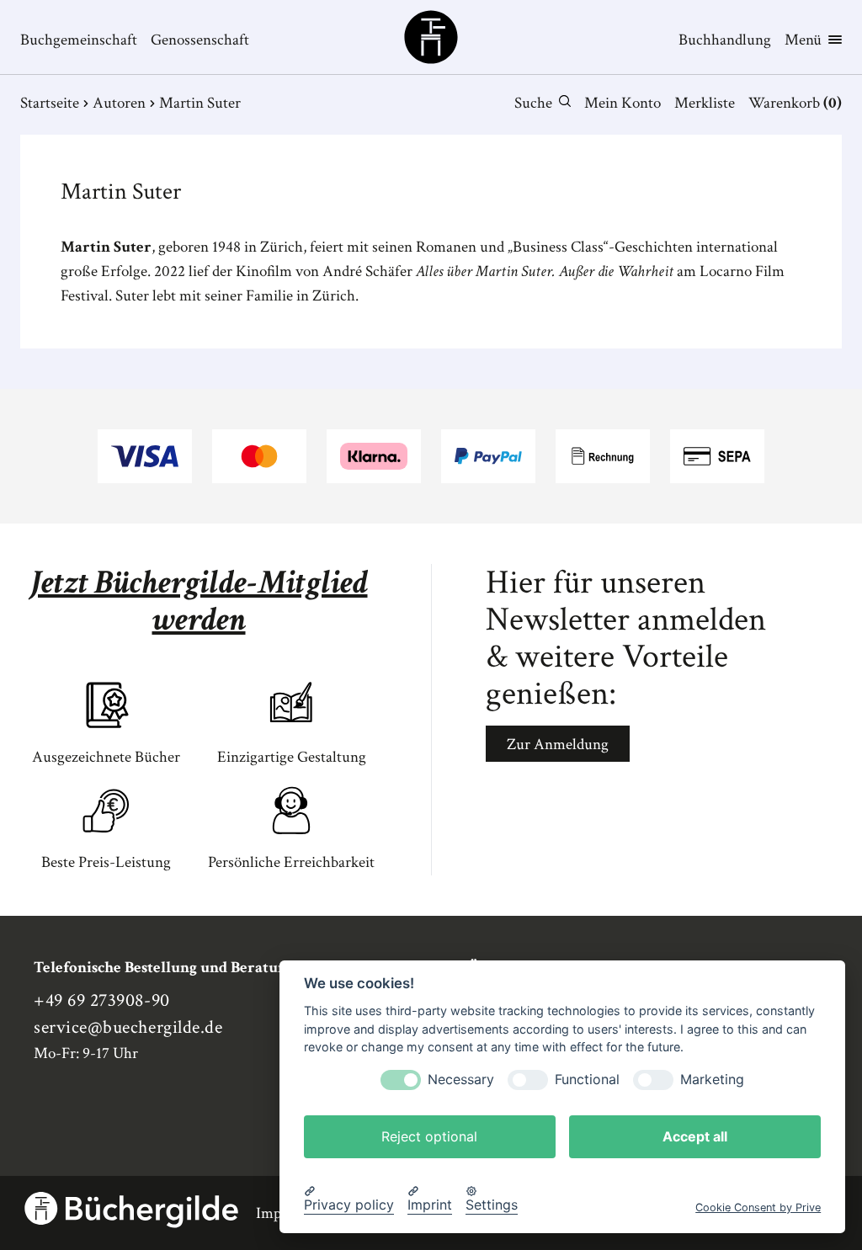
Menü (803, 40)
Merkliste (704, 103)
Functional (587, 1080)
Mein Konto (622, 103)
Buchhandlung (724, 40)
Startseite (49, 103)
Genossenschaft (200, 40)
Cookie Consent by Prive (758, 1207)
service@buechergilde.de (128, 1027)
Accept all (694, 1136)
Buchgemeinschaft (78, 40)
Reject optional (429, 1136)
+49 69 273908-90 (102, 1000)
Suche (533, 103)
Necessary (461, 1080)
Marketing (712, 1080)
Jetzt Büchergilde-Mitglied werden (199, 601)
